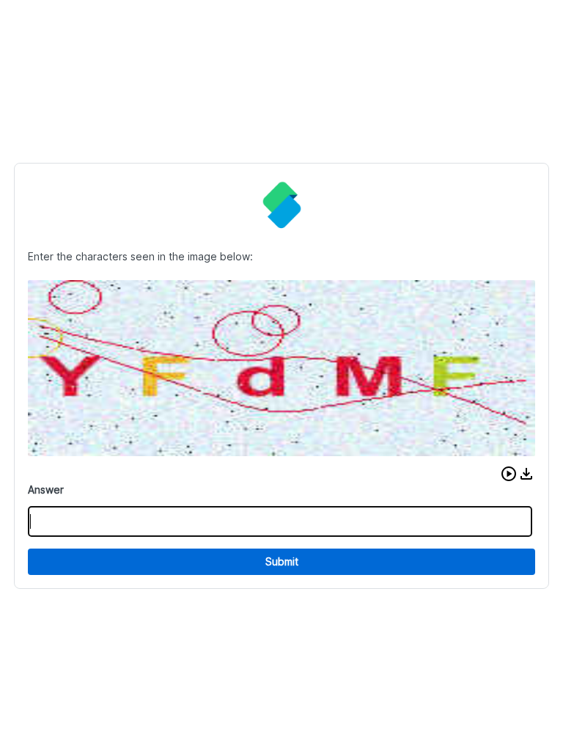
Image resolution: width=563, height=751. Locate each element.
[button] (509, 474)
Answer (46, 489)
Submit (281, 561)
